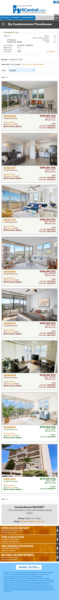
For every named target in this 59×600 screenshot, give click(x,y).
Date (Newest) (38, 64)
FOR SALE (5, 17)
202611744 (9, 219)
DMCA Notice (42, 572)
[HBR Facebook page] (54, 2)
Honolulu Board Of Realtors (29, 9)
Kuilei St (11, 124)
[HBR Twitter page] (57, 2)
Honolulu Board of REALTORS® (25, 572)
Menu (56, 14)
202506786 (9, 116)
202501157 (9, 168)
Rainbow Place (9, 122)
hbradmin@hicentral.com (32, 521)
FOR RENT (15, 17)
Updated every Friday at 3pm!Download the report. (15, 530)
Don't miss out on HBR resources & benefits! (17, 557)
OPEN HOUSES (28, 17)
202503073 (9, 323)
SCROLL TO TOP (28, 567)
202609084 (9, 427)
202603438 (9, 375)
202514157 (9, 479)
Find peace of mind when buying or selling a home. (12, 539)
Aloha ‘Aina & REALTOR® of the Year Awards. (17, 548)
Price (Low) (26, 64)
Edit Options (50, 52)
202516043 (9, 271)
